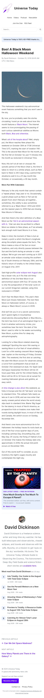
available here (29, 566)
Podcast (24, 18)
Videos (16, 18)
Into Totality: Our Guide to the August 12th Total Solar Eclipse (24, 577)
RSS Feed (27, 23)
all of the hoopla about (18, 139)
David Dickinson (10, 58)
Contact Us (16, 687)
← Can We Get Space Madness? (17, 643)
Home (9, 18)
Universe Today (26, 8)
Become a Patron (10, 681)
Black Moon (22, 124)
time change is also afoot (14, 388)
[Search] (40, 29)
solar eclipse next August (27, 272)
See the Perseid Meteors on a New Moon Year (22, 587)
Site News (10, 61)
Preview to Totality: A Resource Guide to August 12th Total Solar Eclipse (24, 608)
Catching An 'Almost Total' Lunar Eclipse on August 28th (22, 619)
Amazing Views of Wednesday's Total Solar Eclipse (24, 598)
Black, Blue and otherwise (17, 133)
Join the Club (18, 23)
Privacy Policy (27, 687)
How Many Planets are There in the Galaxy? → (18, 655)
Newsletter (33, 18)
